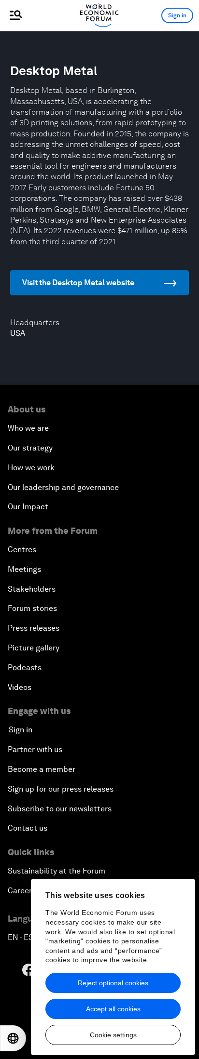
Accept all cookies (113, 1009)
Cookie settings (113, 1035)
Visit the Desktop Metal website (78, 282)
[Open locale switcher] (13, 1038)
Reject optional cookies (113, 983)
